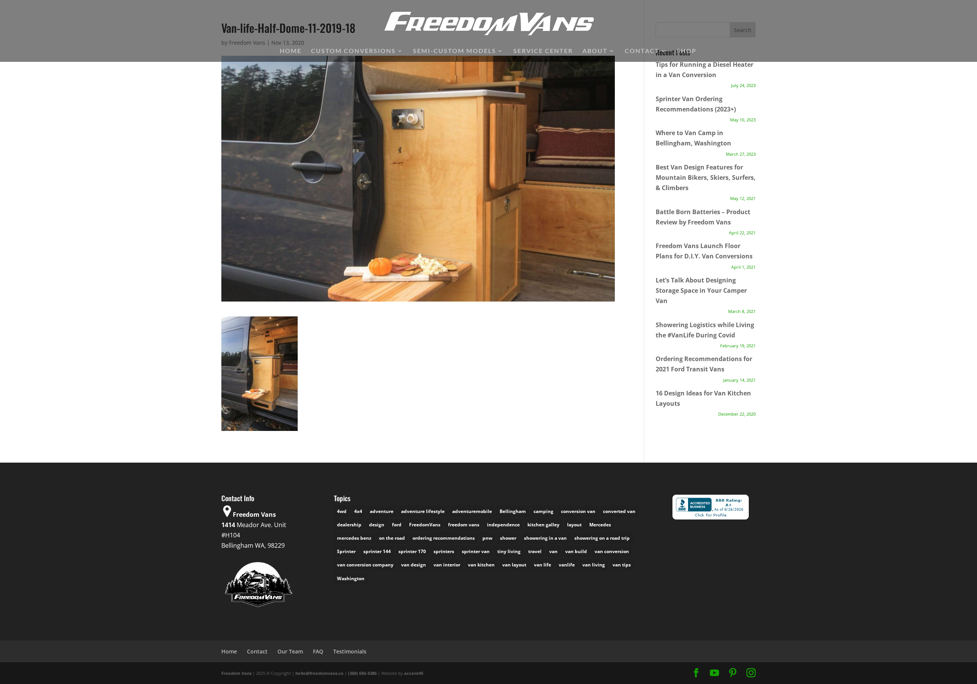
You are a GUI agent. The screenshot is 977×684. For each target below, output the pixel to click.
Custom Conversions (353, 51)
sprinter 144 (377, 551)
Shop (686, 51)
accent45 (413, 673)
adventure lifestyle (423, 511)
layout (574, 524)
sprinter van (476, 551)
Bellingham (513, 511)
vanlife (567, 564)
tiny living (509, 551)
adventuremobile (472, 511)
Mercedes (600, 524)
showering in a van (545, 538)
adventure (381, 511)
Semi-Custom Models (454, 51)
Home (290, 51)
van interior (447, 564)
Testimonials (349, 651)
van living (593, 564)
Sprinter (346, 551)
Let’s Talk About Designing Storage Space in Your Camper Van (701, 290)
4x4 (358, 511)
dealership (349, 524)
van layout (514, 564)
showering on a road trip (602, 538)
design (376, 524)
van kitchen (481, 564)
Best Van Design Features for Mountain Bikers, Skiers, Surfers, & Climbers (706, 177)
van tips (622, 564)
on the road (392, 538)
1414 (228, 525)
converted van (619, 511)
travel (535, 551)
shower (508, 538)
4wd (342, 511)
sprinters (444, 551)
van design (413, 564)
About (595, 51)
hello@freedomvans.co (319, 673)
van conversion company (365, 564)
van (553, 551)
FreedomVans (424, 524)
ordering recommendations (444, 538)
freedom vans (463, 524)
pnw (487, 538)
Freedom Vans (236, 673)
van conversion (612, 551)
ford (396, 524)
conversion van (578, 511)
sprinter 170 (412, 551)
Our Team (290, 651)
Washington (350, 578)
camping (543, 511)
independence (503, 524)
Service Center (543, 51)
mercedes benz (354, 538)
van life (542, 564)
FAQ (318, 651)
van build (576, 551)
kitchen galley (543, 524)
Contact (642, 51)
